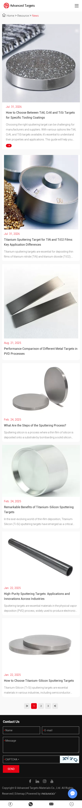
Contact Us (11, 722)
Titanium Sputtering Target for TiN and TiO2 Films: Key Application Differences (38, 242)
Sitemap (20, 793)
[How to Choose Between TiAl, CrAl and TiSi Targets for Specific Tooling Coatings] (41, 63)
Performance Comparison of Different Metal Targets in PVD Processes (40, 351)
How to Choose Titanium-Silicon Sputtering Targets (39, 680)
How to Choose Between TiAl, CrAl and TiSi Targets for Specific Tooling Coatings (40, 115)
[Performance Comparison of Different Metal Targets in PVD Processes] (41, 301)
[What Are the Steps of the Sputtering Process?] (41, 389)
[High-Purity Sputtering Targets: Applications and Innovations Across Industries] (41, 558)
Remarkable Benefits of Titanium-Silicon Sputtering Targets (39, 509)
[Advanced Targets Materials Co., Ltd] (19, 5)
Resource (23, 15)
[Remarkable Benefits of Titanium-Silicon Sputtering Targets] (41, 471)
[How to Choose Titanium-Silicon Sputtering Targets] (41, 644)
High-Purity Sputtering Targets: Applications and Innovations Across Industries (37, 596)
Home (10, 15)
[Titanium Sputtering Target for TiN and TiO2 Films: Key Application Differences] (41, 192)
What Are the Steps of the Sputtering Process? (35, 425)
